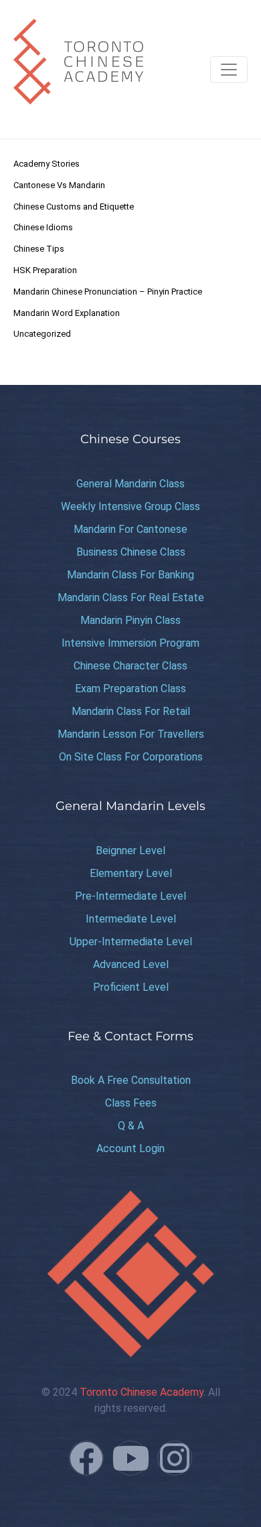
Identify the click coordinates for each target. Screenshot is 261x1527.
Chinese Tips (38, 249)
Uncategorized (42, 334)
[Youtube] (130, 1458)
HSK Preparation (45, 270)
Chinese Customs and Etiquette (73, 207)
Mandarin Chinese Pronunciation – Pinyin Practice (107, 292)
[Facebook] (86, 1458)
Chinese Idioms (43, 227)
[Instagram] (174, 1458)
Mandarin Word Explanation (66, 313)
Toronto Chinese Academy (141, 1392)
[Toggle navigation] (229, 69)
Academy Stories (46, 164)
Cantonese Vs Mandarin (59, 185)
